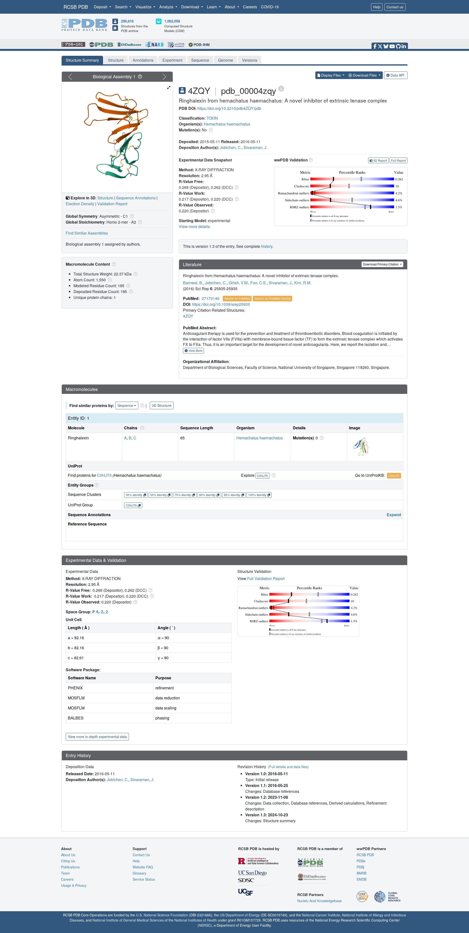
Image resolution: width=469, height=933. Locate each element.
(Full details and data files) (288, 766)
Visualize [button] (143, 7)
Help (376, 6)
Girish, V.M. (238, 282)
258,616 (127, 21)
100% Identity (257, 495)
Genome (225, 60)
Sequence (200, 60)
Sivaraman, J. (255, 147)
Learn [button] (212, 7)
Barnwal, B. (193, 282)
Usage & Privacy (73, 885)
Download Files (365, 75)
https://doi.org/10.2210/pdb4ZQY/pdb (229, 108)
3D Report (380, 160)
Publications (70, 867)
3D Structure (161, 405)
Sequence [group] (125, 405)
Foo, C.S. (258, 282)
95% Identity (232, 495)
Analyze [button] (166, 7)
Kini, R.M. (302, 282)
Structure (116, 60)
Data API (397, 75)
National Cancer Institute (321, 914)
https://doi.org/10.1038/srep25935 (221, 304)
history (266, 246)
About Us (68, 854)
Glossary (139, 873)
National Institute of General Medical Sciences (128, 920)
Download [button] (190, 7)
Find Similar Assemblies (87, 233)
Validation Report (112, 203)
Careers (250, 7)
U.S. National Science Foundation (162, 914)
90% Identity (207, 495)
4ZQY (188, 316)
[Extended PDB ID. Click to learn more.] (281, 88)
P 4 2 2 (100, 611)
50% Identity (158, 495)
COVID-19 (270, 7)
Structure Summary (82, 60)
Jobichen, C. (231, 147)
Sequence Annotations (136, 198)
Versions (249, 60)
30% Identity (134, 495)
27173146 (210, 298)
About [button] (230, 7)
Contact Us (141, 854)
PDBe (361, 860)
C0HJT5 (104, 475)
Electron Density (80, 203)
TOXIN (212, 118)
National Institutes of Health (195, 920)
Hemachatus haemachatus (227, 124)
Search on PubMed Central (273, 298)
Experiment (172, 60)
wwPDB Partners (371, 848)
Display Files (331, 75)
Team (65, 873)
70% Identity (183, 495)
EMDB (361, 879)
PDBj (360, 867)
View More (195, 350)
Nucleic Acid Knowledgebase (319, 900)
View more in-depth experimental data (97, 736)
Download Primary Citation (381, 264)
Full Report (398, 160)
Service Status (144, 879)
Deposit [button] (101, 7)
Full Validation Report (266, 578)
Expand (394, 514)
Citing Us (68, 860)
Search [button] (121, 7)
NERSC (205, 925)
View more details (194, 226)
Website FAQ (143, 867)
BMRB (361, 873)
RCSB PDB (76, 6)
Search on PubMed (237, 298)
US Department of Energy (240, 914)
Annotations (143, 60)
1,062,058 (172, 21)
